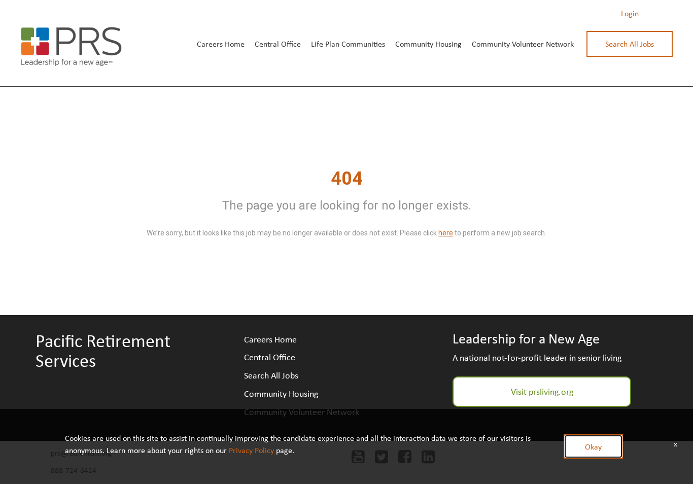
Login (630, 13)
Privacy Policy (251, 450)
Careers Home (221, 43)
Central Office (278, 43)
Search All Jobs (629, 43)
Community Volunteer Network (523, 43)
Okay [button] (593, 446)
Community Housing (428, 43)
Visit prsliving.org (542, 391)
